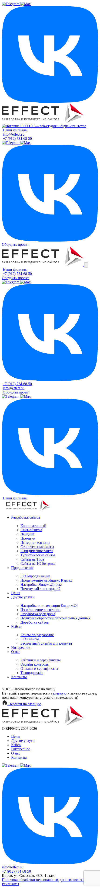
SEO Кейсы (29, 639)
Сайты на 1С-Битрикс (37, 563)
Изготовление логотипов (40, 610)
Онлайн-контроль (34, 664)
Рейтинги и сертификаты (40, 660)
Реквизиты (10, 884)
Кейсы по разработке (37, 635)
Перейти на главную (24, 704)
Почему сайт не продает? (40, 589)
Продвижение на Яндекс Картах (46, 580)
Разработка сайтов (25, 517)
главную (60, 693)
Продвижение (22, 568)
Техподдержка (31, 673)
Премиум (27, 538)
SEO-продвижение (35, 576)
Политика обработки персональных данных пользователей (49, 880)
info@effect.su (13, 134)
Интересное (20, 647)
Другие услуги (23, 597)
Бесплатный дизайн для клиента (46, 643)
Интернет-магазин (35, 542)
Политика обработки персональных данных (55, 618)
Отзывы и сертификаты (39, 668)
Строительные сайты (37, 547)
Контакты (19, 677)
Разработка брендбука (37, 614)
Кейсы (16, 626)
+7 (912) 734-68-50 (17, 138)
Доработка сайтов (34, 622)
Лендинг (27, 534)
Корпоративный (33, 526)
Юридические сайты (36, 551)
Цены (15, 593)
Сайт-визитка (31, 530)
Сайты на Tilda (32, 559)
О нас (15, 652)
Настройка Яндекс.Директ (41, 584)
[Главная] (42, 122)
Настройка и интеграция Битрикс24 (49, 605)
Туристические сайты (37, 555)
